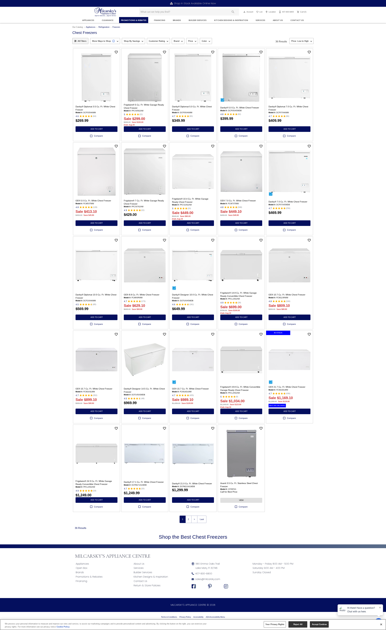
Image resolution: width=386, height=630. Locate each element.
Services (260, 20)
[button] (244, 12)
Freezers (116, 27)
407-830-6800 (203, 573)
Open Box (81, 568)
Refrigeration (103, 27)
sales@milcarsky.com (207, 579)
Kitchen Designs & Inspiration (231, 20)
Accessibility (198, 617)
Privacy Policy (185, 617)
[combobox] (105, 41)
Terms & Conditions (169, 617)
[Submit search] (233, 12)
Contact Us (297, 20)
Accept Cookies (319, 624)
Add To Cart (96, 129)
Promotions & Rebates (133, 20)
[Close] (381, 624)
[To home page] (105, 11)
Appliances (88, 20)
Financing (81, 581)
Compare (98, 136)
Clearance (107, 20)
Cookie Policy (63, 627)
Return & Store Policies (147, 585)
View (241, 500)
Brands (177, 20)
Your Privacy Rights (274, 624)
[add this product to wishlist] (116, 52)
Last (202, 519)
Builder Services (198, 20)
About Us (278, 20)
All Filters (82, 41)
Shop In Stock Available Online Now (195, 3)
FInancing (159, 20)
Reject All (297, 624)
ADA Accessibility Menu (215, 617)
